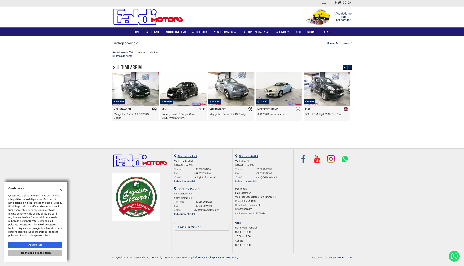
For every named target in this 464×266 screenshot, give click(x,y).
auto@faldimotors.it (204, 177)
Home (137, 32)
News (325, 3)
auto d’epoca (199, 32)
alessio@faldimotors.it (206, 210)
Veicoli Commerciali (226, 32)
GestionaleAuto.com (340, 257)
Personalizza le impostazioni (35, 252)
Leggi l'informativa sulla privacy (203, 257)
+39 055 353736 (202, 169)
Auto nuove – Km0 (176, 32)
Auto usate (152, 32)
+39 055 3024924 (203, 201)
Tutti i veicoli (343, 43)
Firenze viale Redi (187, 156)
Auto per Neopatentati (257, 32)
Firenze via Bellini (248, 156)
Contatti (312, 32)
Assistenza (282, 32)
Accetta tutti (35, 244)
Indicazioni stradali (184, 181)
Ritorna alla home (122, 55)
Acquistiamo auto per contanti (343, 17)
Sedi (298, 32)
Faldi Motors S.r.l (189, 226)
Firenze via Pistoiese (189, 189)
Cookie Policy (230, 257)
